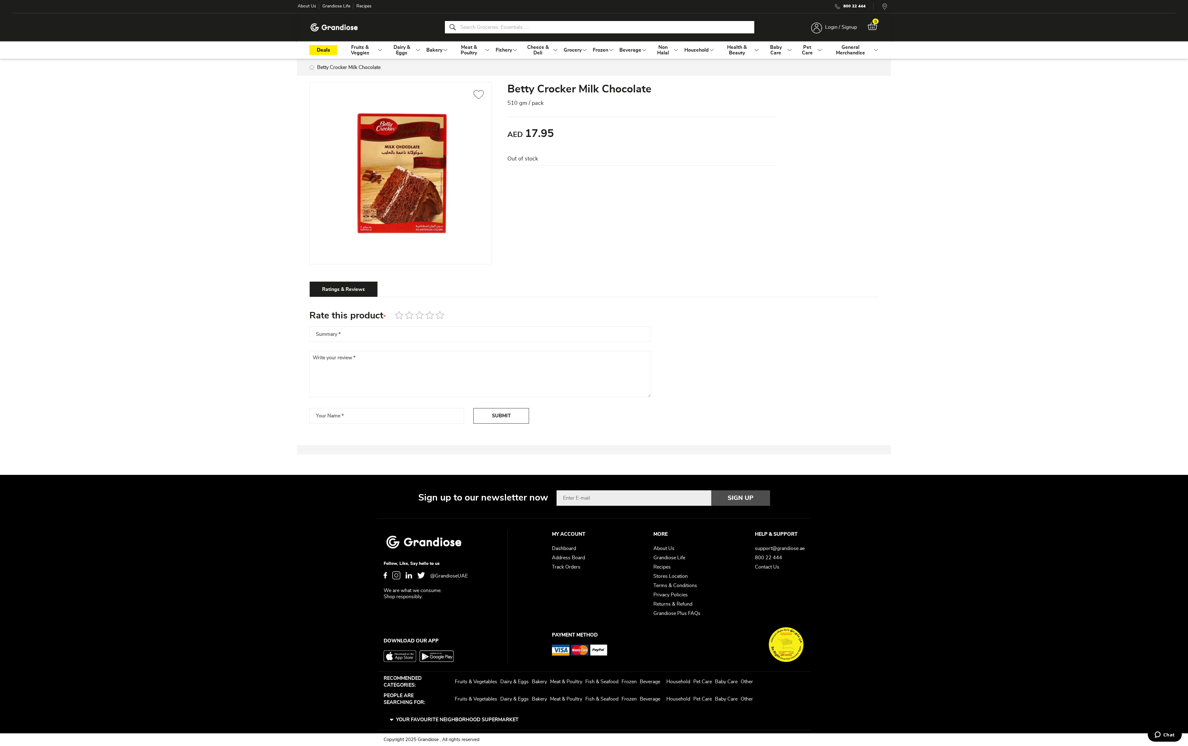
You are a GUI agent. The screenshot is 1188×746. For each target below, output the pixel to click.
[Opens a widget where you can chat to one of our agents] (1164, 735)
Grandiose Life (336, 6)
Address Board (568, 557)
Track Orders (566, 567)
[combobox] (599, 27)
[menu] (594, 50)
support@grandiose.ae (780, 548)
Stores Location (670, 576)
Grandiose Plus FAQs (676, 613)
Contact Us (767, 567)
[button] (478, 95)
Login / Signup (841, 27)
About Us (307, 6)
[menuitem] (360, 50)
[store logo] (334, 27)
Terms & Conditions (675, 585)
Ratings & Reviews (343, 289)
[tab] (343, 289)
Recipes (364, 6)
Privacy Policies (670, 594)
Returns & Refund (672, 604)
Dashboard (564, 548)
